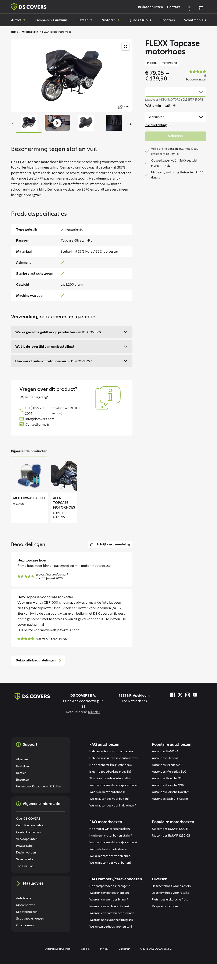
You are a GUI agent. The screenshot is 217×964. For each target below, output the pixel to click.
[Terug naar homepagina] (29, 6)
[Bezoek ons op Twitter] (180, 695)
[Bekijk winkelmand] (200, 8)
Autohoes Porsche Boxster (170, 792)
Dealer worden (26, 852)
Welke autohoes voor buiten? (109, 798)
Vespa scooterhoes (165, 906)
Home (14, 31)
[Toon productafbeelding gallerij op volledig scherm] (125, 46)
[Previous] (13, 124)
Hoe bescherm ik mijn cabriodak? (110, 764)
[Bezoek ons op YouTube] (195, 695)
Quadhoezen (25, 925)
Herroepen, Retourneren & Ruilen (38, 786)
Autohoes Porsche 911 (167, 778)
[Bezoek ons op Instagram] (187, 695)
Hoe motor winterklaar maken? (109, 828)
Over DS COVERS (28, 818)
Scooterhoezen (27, 911)
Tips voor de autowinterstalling (110, 778)
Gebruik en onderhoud (31, 825)
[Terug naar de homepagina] (32, 696)
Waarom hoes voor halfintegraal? (111, 919)
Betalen (21, 773)
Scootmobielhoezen (30, 918)
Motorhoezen (30, 31)
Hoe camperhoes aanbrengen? (109, 886)
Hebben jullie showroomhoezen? (111, 751)
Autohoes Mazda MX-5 (168, 764)
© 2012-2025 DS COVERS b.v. (155, 948)
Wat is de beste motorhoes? (108, 849)
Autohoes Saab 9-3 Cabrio (170, 798)
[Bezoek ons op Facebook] (172, 695)
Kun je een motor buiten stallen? (111, 835)
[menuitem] (18, 20)
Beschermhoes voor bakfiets (171, 886)
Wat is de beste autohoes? (107, 792)
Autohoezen (24, 898)
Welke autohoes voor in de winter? (112, 805)
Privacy (104, 948)
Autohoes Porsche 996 (168, 785)
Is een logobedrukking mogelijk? (110, 771)
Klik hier (94, 712)
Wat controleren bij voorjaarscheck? (113, 785)
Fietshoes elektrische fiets (170, 899)
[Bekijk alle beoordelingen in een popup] (195, 76)
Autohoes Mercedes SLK (169, 771)
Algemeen (22, 759)
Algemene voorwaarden (58, 948)
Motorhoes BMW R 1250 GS (171, 835)
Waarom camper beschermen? (109, 892)
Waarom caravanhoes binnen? (109, 906)
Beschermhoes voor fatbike (170, 892)
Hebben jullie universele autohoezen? (114, 758)
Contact (173, 7)
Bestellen (22, 766)
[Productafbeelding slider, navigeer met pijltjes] (71, 75)
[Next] (130, 124)
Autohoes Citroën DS (166, 758)
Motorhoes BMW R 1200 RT (171, 828)
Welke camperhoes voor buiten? (110, 926)
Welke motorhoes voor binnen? (110, 856)
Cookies (85, 948)
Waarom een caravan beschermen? (112, 913)
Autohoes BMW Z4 (165, 751)
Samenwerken (25, 859)
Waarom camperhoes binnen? (109, 899)
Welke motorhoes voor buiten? (110, 862)
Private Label (24, 845)
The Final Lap (24, 866)
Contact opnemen (28, 832)
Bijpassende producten (29, 451)
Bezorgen (22, 779)
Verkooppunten (150, 7)
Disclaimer (124, 948)
